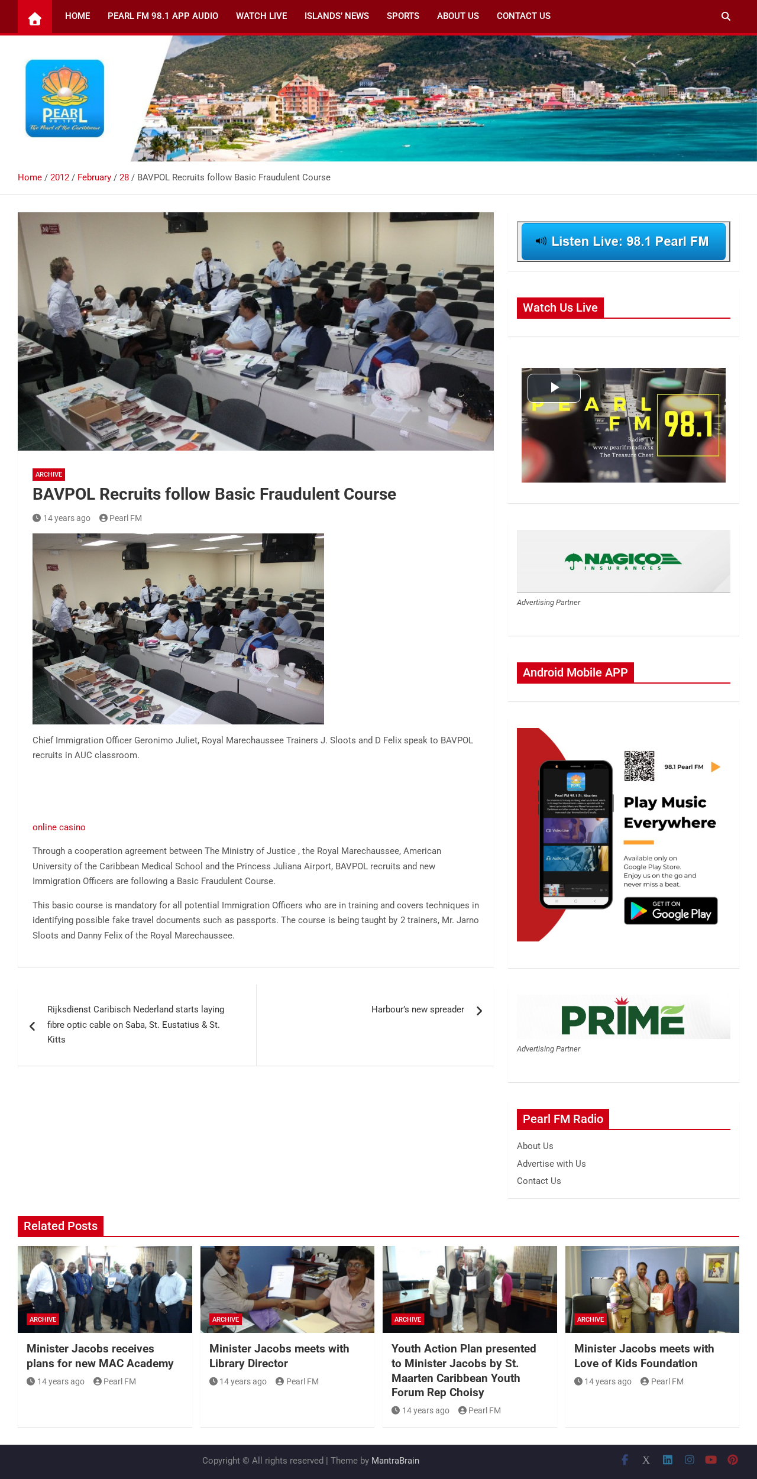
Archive (48, 474)
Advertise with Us (551, 1163)
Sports (403, 16)
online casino (59, 827)
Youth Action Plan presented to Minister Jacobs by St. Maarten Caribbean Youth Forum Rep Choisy (464, 1370)
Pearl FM (125, 518)
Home (77, 16)
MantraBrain (395, 1460)
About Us (458, 16)
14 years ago (66, 518)
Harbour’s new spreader (417, 1009)
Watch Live (261, 16)
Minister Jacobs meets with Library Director (279, 1356)
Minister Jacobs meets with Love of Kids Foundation (644, 1356)
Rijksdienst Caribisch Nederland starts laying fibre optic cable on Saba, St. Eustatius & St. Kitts (135, 1024)
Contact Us (524, 16)
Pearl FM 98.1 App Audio (163, 16)
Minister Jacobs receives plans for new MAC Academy (100, 1356)
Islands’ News (337, 16)
